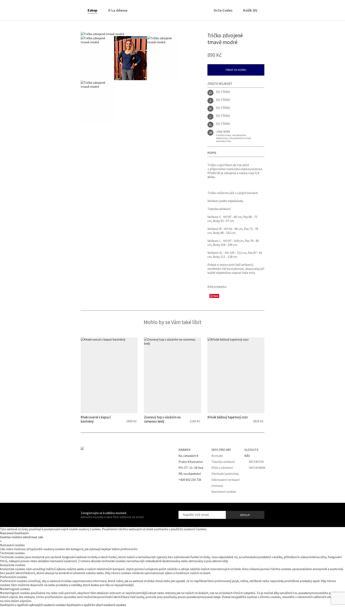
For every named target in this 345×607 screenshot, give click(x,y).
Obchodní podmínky (225, 474)
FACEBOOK (256, 462)
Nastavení (7, 533)
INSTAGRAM (257, 468)
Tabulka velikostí (223, 462)
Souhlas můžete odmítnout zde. (22, 537)
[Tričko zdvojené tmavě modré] (130, 34)
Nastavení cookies (223, 492)
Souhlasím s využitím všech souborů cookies (96, 605)
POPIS (211, 153)
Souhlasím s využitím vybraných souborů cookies (33, 605)
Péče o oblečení (222, 468)
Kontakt (217, 456)
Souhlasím (21, 533)
